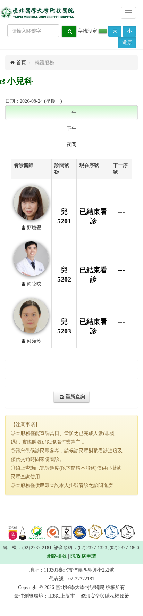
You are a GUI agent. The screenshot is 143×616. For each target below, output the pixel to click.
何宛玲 (33, 340)
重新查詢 (74, 396)
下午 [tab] (71, 128)
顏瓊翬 (33, 227)
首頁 (20, 62)
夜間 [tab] (71, 144)
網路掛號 (57, 556)
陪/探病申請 (83, 556)
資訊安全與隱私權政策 (105, 596)
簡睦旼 (33, 283)
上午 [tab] (71, 112)
